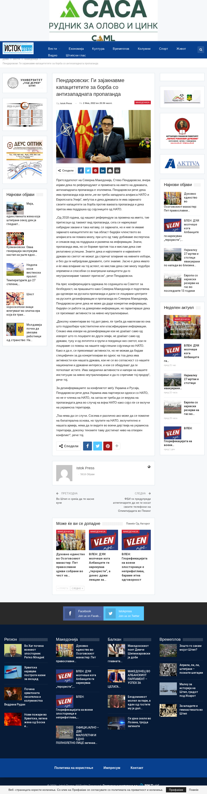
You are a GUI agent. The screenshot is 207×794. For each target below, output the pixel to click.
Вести (52, 48)
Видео (52, 55)
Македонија (143, 102)
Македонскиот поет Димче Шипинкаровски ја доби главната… (129, 653)
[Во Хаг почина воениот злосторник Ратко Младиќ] (13, 650)
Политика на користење (73, 768)
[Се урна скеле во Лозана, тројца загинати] (116, 723)
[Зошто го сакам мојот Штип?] (168, 650)
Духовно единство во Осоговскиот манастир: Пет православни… (76, 653)
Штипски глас (76, 55)
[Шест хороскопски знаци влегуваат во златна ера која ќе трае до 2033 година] (15, 298)
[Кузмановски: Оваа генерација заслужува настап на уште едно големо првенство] (15, 238)
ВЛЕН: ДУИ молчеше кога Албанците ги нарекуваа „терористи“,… (76, 679)
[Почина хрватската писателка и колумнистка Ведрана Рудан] (13, 693)
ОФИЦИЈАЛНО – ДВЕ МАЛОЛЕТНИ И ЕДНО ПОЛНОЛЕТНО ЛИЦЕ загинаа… (77, 735)
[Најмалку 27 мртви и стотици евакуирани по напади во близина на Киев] (172, 254)
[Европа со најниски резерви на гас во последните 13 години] (172, 280)
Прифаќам (176, 789)
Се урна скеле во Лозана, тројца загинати (139, 722)
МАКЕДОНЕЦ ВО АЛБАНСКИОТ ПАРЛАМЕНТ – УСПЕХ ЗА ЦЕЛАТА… (129, 679)
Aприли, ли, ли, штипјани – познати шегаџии (191, 668)
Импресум (112, 768)
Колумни (144, 48)
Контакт (137, 768)
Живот (181, 48)
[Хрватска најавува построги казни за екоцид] (13, 672)
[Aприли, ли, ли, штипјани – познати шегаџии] (168, 669)
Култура (98, 48)
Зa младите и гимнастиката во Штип (191, 709)
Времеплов (121, 48)
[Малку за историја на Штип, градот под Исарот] (168, 688)
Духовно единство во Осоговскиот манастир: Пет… (182, 329)
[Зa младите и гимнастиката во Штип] (168, 710)
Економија (76, 48)
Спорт (163, 48)
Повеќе (194, 789)
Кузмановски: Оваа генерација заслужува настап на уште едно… (21, 250)
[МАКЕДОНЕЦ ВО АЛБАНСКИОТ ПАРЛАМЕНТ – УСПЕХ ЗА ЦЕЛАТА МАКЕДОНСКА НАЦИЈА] (116, 675)
